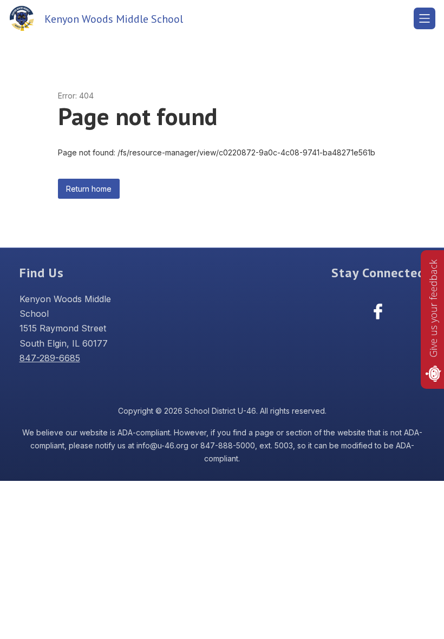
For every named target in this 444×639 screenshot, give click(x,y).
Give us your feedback (433, 308)
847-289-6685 (49, 358)
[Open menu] (424, 18)
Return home (89, 188)
